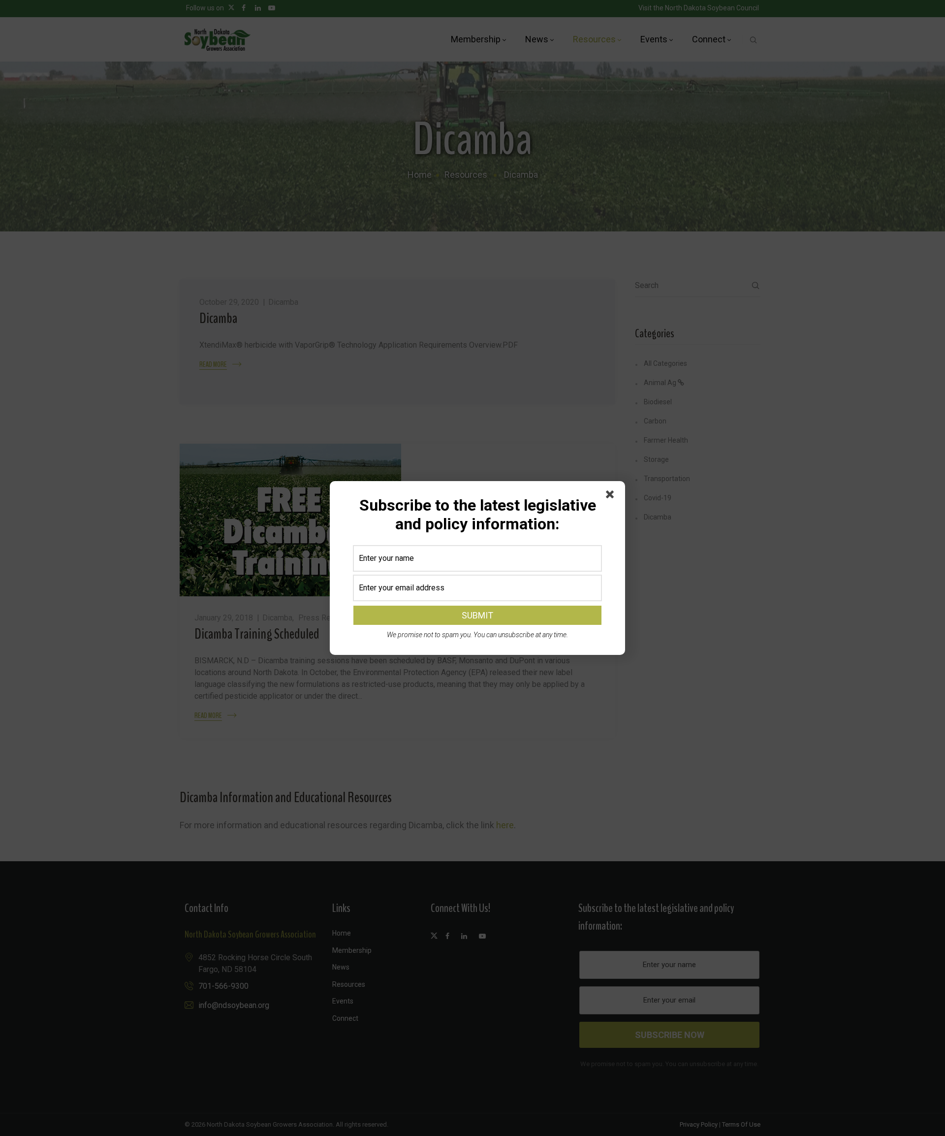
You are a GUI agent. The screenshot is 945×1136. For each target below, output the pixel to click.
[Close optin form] (612, 496)
